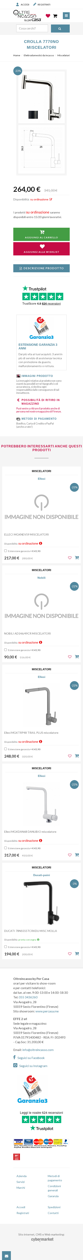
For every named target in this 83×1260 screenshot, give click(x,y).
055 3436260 (28, 997)
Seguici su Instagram (33, 1066)
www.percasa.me (47, 1011)
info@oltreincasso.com (38, 1050)
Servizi (21, 1181)
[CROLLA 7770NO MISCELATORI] (41, 97)
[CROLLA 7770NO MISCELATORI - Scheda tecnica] (41, 149)
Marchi (21, 1187)
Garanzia (53, 1196)
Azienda (22, 1176)
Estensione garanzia (24, 551)
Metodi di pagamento (55, 1178)
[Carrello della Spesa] (55, 15)
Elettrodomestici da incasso (39, 55)
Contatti (53, 1213)
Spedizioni (54, 1207)
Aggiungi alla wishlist (41, 251)
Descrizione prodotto (44, 268)
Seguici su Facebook (31, 1058)
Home (16, 55)
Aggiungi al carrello (41, 237)
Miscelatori (63, 55)
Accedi (25, 4)
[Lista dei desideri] (48, 18)
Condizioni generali (54, 1188)
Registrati (44, 4)
